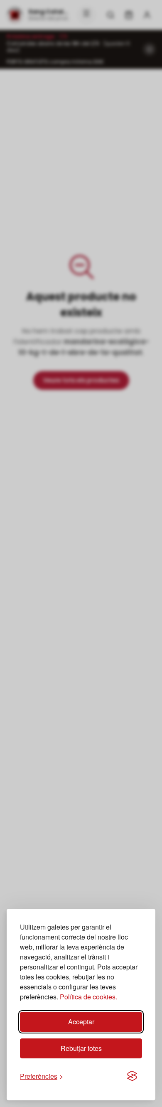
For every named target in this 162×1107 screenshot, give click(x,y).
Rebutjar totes (81, 1048)
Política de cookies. (88, 996)
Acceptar (81, 1021)
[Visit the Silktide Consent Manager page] (132, 1076)
